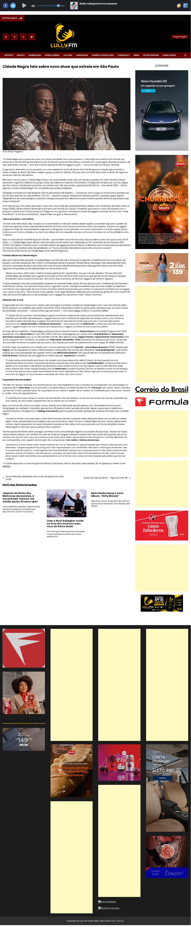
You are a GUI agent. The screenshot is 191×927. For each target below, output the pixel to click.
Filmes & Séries (52, 55)
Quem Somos (169, 55)
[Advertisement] (161, 309)
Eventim (6, 466)
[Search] (185, 55)
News (136, 55)
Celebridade (34, 55)
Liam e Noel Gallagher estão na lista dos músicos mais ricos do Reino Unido (65, 523)
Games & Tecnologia (103, 55)
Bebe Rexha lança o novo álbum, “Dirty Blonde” (107, 495)
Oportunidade (151, 55)
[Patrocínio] (161, 539)
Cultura (67, 55)
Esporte (8, 55)
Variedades (82, 55)
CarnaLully (124, 55)
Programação (179, 36)
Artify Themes (117, 921)
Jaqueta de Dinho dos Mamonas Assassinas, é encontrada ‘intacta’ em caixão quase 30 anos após (20, 497)
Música (21, 55)
